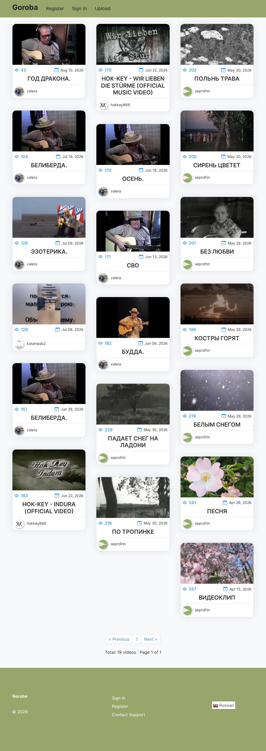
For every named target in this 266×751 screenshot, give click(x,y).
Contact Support (128, 714)
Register (55, 8)
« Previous (119, 639)
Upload (102, 8)
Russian (226, 705)
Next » (150, 639)
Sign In (79, 8)
